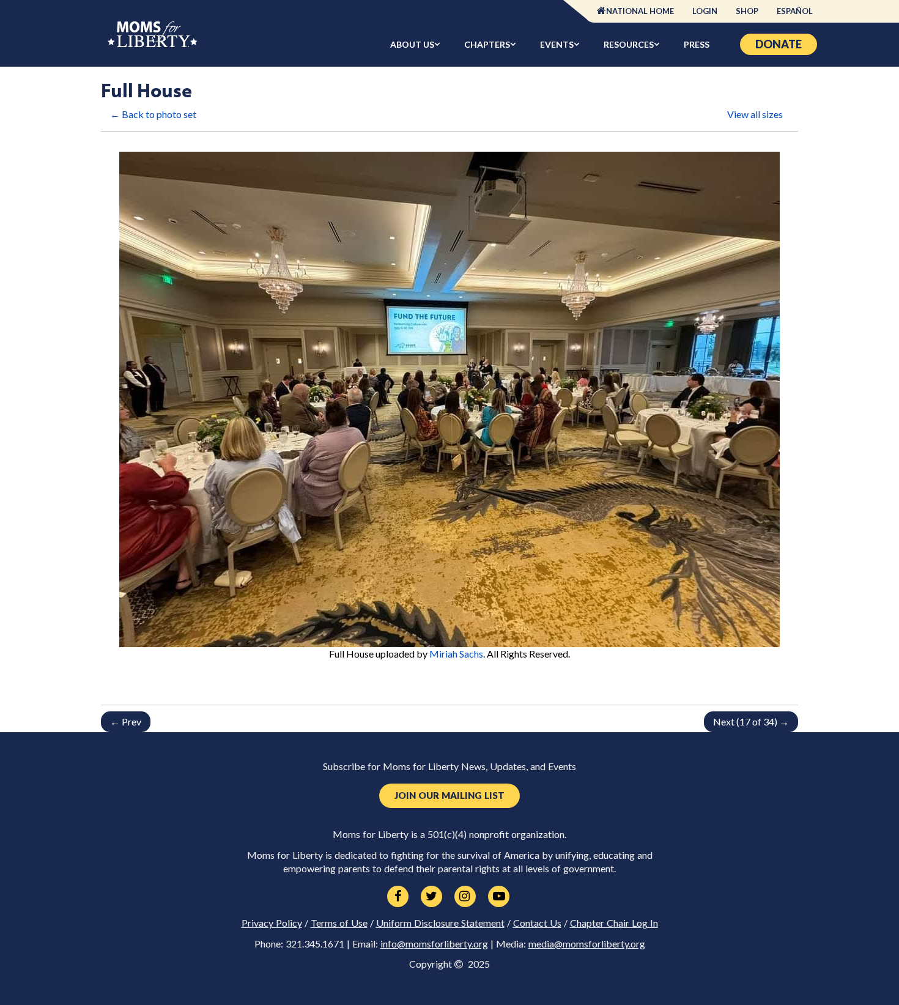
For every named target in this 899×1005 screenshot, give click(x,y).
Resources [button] (629, 44)
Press (696, 44)
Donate (778, 44)
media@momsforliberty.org (586, 944)
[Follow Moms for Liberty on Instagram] (465, 897)
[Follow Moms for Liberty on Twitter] (431, 897)
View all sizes (755, 114)
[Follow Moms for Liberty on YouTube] (498, 897)
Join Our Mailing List (449, 795)
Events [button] (557, 44)
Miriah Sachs (456, 653)
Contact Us (537, 923)
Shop (747, 11)
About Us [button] (412, 44)
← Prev (125, 721)
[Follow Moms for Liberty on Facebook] (398, 897)
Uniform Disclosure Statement (440, 923)
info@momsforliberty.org (434, 944)
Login (704, 11)
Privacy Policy (272, 923)
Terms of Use (339, 923)
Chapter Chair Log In (614, 923)
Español (795, 11)
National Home (640, 11)
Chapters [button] (487, 44)
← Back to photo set (153, 114)
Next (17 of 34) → (751, 721)
